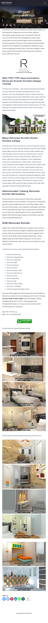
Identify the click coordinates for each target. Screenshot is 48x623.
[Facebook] (4, 599)
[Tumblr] (23, 599)
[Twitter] (8, 599)
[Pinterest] (11, 599)
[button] (45, 3)
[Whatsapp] (19, 599)
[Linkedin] (15, 599)
